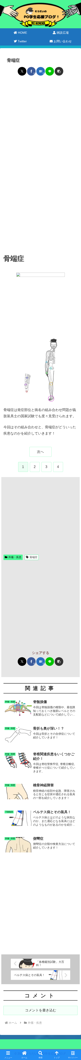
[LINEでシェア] (49, 71)
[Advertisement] (40, 123)
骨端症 (33, 557)
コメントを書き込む (40, 1010)
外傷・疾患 (14, 557)
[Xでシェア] (22, 71)
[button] (59, 71)
